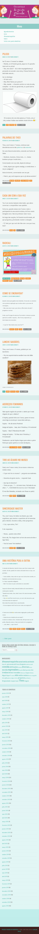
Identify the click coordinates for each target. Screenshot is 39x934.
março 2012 (5, 847)
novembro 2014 (6, 748)
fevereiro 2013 (6, 825)
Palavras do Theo (11, 137)
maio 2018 (5, 697)
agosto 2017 (5, 708)
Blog (4, 125)
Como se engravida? (12, 293)
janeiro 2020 (5, 693)
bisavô (11, 548)
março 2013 (5, 821)
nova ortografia (33, 675)
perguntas (12, 391)
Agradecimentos (9, 31)
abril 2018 (4, 700)
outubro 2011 (5, 854)
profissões (28, 678)
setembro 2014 (6, 755)
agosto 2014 (5, 759)
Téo (14, 548)
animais (31, 662)
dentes (20, 667)
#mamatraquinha (9, 36)
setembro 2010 (6, 902)
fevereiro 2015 (6, 741)
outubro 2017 (5, 704)
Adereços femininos (12, 404)
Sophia (19, 447)
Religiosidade (6, 681)
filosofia (21, 670)
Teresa (20, 329)
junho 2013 (5, 810)
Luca (24, 672)
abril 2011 (4, 876)
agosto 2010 (5, 906)
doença (30, 667)
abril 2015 (4, 733)
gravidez (12, 329)
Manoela (23, 629)
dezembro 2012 (6, 832)
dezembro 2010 (6, 891)
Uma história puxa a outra (16, 560)
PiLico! (5, 54)
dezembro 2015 (6, 715)
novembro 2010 (6, 895)
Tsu (14, 230)
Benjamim (23, 664)
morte (12, 675)
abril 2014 (4, 774)
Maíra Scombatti (14, 57)
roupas (13, 681)
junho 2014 (5, 766)
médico (21, 675)
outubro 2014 (5, 752)
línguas (27, 672)
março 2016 (5, 711)
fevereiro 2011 (6, 884)
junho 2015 (5, 726)
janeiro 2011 (5, 887)
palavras (19, 147)
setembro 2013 (6, 799)
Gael (24, 670)
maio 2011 (4, 873)
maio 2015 (5, 730)
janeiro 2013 (5, 829)
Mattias (32, 672)
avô (15, 664)
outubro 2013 (5, 796)
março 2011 (5, 880)
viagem (26, 681)
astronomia (10, 664)
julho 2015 (5, 722)
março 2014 (5, 777)
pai (6, 678)
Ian (15, 125)
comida (7, 391)
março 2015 (5, 737)
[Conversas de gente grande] (19, 20)
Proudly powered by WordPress (10, 929)
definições (14, 667)
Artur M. (4, 664)
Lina (21, 672)
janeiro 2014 (5, 785)
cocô (7, 125)
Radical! (6, 243)
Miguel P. (8, 675)
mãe (16, 675)
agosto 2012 (5, 840)
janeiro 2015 (5, 744)
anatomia (28, 147)
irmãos (10, 280)
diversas (25, 667)
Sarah (16, 681)
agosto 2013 (5, 803)
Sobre (5, 39)
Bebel (18, 664)
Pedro (16, 678)
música (14, 496)
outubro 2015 (5, 719)
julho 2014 (5, 763)
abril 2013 (4, 818)
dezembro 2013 (6, 788)
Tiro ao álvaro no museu (15, 460)
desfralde (11, 125)
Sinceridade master (12, 508)
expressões (17, 180)
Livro (5, 34)
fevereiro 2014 (6, 781)
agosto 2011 (5, 862)
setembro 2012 (6, 836)
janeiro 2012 (5, 851)
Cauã (11, 496)
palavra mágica (10, 678)
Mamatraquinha (6, 278)
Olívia (3, 678)
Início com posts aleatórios (12, 41)
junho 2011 (5, 869)
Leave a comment (21, 125)
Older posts (6, 638)
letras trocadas (24, 180)
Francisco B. (5, 280)
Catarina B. (27, 278)
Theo (31, 180)
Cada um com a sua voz (14, 195)
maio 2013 (5, 814)
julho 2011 (4, 865)
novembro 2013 (6, 792)
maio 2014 (5, 770)
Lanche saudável (11, 342)
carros (28, 664)
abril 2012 (4, 843)
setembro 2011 (6, 858)
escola (11, 230)
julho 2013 (5, 807)
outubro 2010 (5, 898)
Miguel (4, 675)
